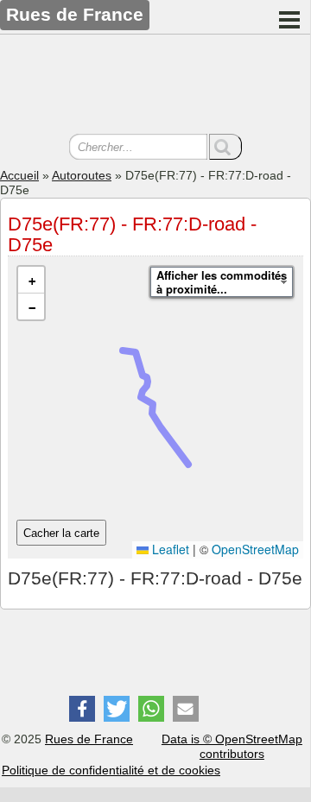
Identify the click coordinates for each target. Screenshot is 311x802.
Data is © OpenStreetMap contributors (232, 746)
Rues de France (89, 739)
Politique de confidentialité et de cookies (111, 770)
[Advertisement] (155, 86)
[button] (31, 280)
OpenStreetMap (255, 549)
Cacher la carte (61, 533)
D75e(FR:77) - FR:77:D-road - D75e (132, 234)
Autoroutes (81, 175)
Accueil (19, 175)
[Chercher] (225, 147)
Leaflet (169, 549)
